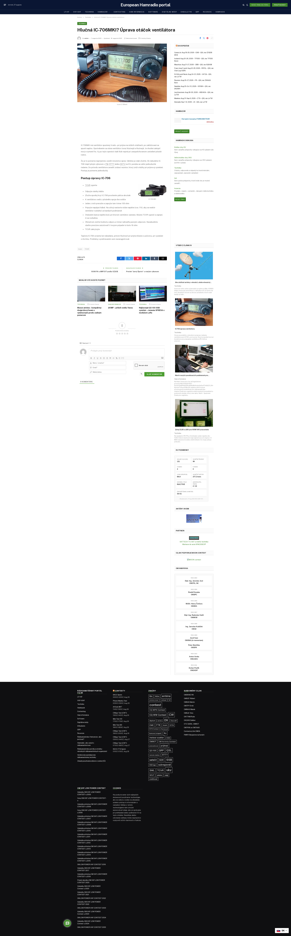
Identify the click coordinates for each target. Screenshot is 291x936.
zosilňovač (153, 779)
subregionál (164, 764)
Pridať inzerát (280, 5)
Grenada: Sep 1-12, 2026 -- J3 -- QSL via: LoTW (190, 102)
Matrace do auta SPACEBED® (194, 544)
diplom (152, 721)
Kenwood (164, 729)
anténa (166, 696)
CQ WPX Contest (157, 710)
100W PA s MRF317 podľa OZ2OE (104, 271)
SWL (152, 770)
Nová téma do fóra (260, 5)
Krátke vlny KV (180, 147)
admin (86, 38)
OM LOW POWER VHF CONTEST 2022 (91, 898)
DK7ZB (160, 721)
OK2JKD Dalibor (190, 720)
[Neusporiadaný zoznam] (107, 358)
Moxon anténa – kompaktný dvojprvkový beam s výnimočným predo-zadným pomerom (89, 311)
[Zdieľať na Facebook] (200, 38)
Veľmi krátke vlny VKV (183, 158)
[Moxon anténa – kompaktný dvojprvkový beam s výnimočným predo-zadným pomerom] (91, 293)
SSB (169, 759)
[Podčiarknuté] (97, 358)
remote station (154, 755)
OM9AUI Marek (189, 709)
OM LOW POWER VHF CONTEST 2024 (91, 917)
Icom (80, 249)
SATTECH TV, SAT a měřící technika (194, 542)
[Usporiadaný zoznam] (103, 358)
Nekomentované (131, 38)
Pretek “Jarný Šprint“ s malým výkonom (142, 271)
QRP (197, 12)
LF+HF (66, 12)
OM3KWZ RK (189, 695)
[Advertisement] (122, 126)
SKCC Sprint (117, 695)
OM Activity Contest (167, 742)
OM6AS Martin (189, 702)
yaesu (159, 775)
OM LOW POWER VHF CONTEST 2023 (91, 908)
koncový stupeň (155, 733)
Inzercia (177, 188)
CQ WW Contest (157, 715)
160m (157, 696)
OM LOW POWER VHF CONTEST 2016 (91, 864)
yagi (166, 775)
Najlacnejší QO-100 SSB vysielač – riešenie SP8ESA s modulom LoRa (151, 310)
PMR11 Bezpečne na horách (194, 735)
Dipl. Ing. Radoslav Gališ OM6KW (194, 616)
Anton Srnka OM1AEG (194, 658)
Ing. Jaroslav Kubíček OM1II (194, 628)
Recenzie (207, 12)
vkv (169, 770)
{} (119, 358)
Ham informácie (136, 12)
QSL (169, 750)
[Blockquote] (110, 358)
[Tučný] (91, 358)
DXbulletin (186, 12)
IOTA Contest (154, 729)
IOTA (172, 725)
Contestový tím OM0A (192, 731)
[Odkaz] (116, 358)
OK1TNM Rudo (189, 717)
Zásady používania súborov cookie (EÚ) (91, 761)
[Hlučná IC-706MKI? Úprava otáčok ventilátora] (122, 73)
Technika (89, 12)
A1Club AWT (117, 707)
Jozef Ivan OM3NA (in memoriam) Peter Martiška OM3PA (194, 642)
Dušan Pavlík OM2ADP (194, 669)
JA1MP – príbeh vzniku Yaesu (120, 308)
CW (171, 714)
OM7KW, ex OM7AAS (192, 727)
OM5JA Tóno (188, 713)
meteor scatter (156, 737)
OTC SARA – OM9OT (191, 724)
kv (165, 733)
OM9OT (152, 742)
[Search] (243, 4)
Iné (175, 178)
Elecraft (174, 721)
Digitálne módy (169, 12)
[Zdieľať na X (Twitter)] (204, 38)
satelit (153, 759)
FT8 (158, 725)
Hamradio (220, 12)
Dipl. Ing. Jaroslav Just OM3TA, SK (194, 582)
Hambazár (103, 12)
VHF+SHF (77, 12)
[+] (123, 358)
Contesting (119, 12)
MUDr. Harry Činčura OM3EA (194, 605)
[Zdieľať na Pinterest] (207, 38)
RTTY (165, 755)
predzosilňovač (153, 746)
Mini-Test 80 (117, 725)
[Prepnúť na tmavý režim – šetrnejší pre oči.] (247, 5)
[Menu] (5, 5)
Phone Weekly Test (120, 701)
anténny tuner (153, 700)
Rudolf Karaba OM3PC (194, 593)
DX (166, 720)
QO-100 (152, 750)
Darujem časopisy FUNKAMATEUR (196, 119)
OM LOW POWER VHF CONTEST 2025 (91, 927)
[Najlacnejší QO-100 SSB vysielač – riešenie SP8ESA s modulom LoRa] (153, 293)
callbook (163, 700)
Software (153, 12)
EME (151, 725)
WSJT (151, 775)
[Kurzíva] (94, 358)
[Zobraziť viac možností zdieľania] (212, 38)
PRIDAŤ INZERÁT (181, 131)
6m (150, 696)
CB (170, 700)
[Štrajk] (100, 358)
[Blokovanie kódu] (113, 358)
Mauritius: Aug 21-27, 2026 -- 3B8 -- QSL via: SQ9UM (193, 65)
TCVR (87, 249)
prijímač (164, 746)
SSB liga (152, 765)
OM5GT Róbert (189, 698)
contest (155, 705)
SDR (161, 760)
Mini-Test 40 (117, 719)
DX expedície (183, 46)
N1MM (168, 738)
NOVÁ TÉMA (180, 199)
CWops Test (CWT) (120, 713)
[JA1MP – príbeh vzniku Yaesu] (122, 293)
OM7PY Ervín (189, 706)
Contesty (120, 691)
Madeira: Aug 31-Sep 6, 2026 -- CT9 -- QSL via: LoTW (193, 98)
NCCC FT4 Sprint (119, 749)
